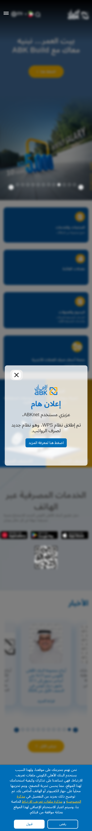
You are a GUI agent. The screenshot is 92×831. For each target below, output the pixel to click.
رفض (62, 824)
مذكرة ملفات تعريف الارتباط (42, 801)
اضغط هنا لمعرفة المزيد (46, 443)
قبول (29, 824)
